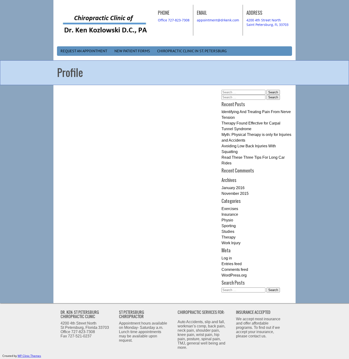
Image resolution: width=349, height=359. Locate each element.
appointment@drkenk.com (218, 20)
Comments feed (235, 270)
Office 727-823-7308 (173, 20)
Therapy (229, 237)
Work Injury (231, 243)
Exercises (230, 209)
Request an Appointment (84, 51)
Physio (227, 220)
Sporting (229, 226)
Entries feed (232, 264)
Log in (227, 258)
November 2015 (235, 193)
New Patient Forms (132, 51)
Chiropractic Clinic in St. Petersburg (192, 51)
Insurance (230, 214)
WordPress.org (234, 275)
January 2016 (233, 188)
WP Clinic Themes (29, 356)
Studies (228, 232)
